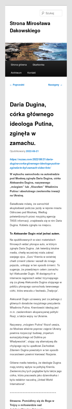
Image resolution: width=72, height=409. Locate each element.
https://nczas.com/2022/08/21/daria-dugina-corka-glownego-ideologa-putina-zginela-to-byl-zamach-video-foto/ (35, 163)
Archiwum (16, 72)
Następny (55, 84)
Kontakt (31, 72)
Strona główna (19, 64)
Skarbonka (38, 64)
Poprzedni (17, 84)
